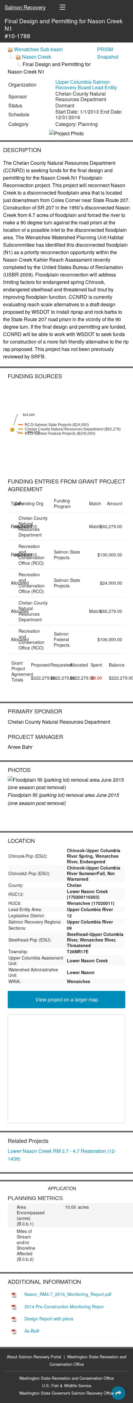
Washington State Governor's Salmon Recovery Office (66, 1393)
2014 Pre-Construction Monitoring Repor (64, 1306)
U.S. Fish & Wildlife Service (66, 1385)
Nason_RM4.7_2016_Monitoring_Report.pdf (67, 1294)
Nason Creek (36, 56)
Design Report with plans (48, 1318)
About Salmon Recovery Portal (34, 1357)
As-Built (31, 1331)
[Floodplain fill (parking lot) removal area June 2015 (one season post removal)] (66, 783)
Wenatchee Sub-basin (38, 49)
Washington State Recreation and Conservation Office (66, 1378)
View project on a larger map (66, 999)
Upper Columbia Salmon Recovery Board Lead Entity (86, 84)
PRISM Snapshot (107, 53)
